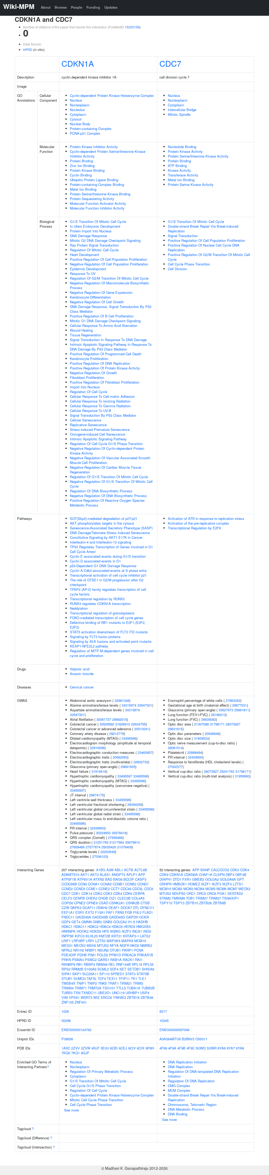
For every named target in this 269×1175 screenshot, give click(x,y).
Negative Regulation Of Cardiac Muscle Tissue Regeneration (105, 469)
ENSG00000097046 (174, 1029)
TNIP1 (81, 983)
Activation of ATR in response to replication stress (206, 518)
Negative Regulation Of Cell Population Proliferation (109, 264)
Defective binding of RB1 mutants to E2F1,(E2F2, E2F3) (108, 625)
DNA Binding (177, 1113)
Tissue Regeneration (85, 334)
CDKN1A (77, 63)
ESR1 (79, 912)
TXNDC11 (89, 992)
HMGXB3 (143, 926)
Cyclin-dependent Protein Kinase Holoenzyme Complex (112, 95)
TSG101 (108, 987)
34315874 (129, 705)
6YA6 (222, 1048)
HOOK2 (83, 931)
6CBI (114, 1048)
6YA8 (240, 1048)
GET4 (75, 921)
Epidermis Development (88, 268)
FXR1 (186, 879)
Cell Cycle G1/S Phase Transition (95, 1085)
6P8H (150, 1048)
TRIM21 (126, 983)
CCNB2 (130, 883)
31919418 (98, 771)
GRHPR (165, 883)
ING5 (147, 931)
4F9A (172, 1048)
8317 (163, 1011)
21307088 (201, 724)
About (45, 7)
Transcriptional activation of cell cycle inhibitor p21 (108, 575)
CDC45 (126, 888)
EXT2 (89, 912)
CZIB (65, 907)
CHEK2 (91, 898)
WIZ (96, 997)
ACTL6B (140, 869)
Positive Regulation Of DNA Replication (100, 363)
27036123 (99, 856)
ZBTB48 (147, 997)
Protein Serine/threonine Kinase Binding (100, 193)
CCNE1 (91, 888)
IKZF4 (227, 883)
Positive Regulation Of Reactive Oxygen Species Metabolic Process (107, 503)
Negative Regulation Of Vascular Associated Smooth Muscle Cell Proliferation (110, 460)
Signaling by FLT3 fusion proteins (95, 636)
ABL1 (119, 869)
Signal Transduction (183, 235)
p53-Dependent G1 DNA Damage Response (103, 565)
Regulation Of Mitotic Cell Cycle (94, 249)
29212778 (116, 733)
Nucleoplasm (80, 104)
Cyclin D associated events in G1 (95, 560)
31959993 (242, 776)
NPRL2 (66, 950)
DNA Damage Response (88, 235)
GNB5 (107, 921)
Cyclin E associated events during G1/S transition (108, 556)
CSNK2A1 (117, 902)
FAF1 (110, 912)
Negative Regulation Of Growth (93, 372)
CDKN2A (191, 874)
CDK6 (127, 893)
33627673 (226, 709)
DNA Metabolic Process (186, 1109)
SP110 (104, 973)
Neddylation (79, 608)
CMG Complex (179, 1085)
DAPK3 (75, 907)
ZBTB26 (205, 902)
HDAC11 (80, 926)
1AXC (65, 1048)
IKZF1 (206, 883)
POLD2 (102, 954)
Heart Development (84, 254)
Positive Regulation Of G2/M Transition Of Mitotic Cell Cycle (209, 257)
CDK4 (117, 893)
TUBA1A (133, 987)
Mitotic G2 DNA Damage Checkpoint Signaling (105, 240)
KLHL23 (92, 935)
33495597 (124, 776)
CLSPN (219, 874)
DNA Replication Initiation (187, 1061)
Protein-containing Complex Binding (97, 184)
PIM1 (92, 954)
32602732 (140, 761)
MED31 (67, 945)
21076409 (124, 846)
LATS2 (145, 935)
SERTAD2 (235, 893)
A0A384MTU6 (170, 1038)
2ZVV (75, 1048)
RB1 (79, 964)
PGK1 (221, 893)
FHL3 (137, 912)
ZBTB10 (191, 902)
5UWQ (201, 1048)
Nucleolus (77, 109)
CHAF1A (205, 874)
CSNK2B (132, 902)
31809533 (201, 738)
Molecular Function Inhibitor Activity (97, 208)
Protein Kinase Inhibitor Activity (94, 146)
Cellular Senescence (85, 419)
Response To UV (83, 273)
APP (141, 874)
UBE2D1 (104, 992)
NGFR (124, 945)
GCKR (144, 917)
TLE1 (142, 978)
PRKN (66, 959)
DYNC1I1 (147, 907)
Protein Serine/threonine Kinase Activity (198, 156)
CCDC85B (69, 883)
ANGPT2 (118, 874)
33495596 (129, 738)
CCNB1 (118, 883)
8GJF (85, 1052)
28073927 (233, 724)
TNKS (102, 983)
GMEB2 (198, 879)
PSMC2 (91, 959)
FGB (128, 912)
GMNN (86, 921)
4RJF (95, 1048)
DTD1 (177, 879)
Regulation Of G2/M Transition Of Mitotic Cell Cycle (109, 278)
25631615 (175, 728)
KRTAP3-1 (131, 935)
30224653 (103, 832)
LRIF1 (66, 940)
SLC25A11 (90, 973)
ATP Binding (177, 165)
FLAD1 (147, 912)
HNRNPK (68, 931)
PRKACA (129, 954)
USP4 (144, 992)
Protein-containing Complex (91, 128)
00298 (66, 1020)
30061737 (103, 719)
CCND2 (67, 888)
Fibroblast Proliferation (87, 377)
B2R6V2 (188, 1038)
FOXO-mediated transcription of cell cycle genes (106, 617)
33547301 (144, 705)
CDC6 (148, 888)
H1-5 (131, 921)
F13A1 (100, 912)
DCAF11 (88, 907)
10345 (164, 1020)
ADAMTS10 (70, 874)
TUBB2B (148, 987)
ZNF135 (67, 1002)
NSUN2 (103, 950)
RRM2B (77, 969)
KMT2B (104, 935)
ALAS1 (105, 874)
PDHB (82, 954)
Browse (61, 7)
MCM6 (221, 888)
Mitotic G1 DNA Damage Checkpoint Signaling (105, 320)
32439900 (97, 828)
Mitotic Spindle (179, 114)
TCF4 (102, 978)
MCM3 (188, 888)
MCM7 (232, 888)
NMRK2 (146, 945)
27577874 (93, 846)
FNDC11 (67, 917)
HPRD (27, 49)
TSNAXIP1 (230, 898)
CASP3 (140, 879)
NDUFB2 (178, 893)
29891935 (128, 766)
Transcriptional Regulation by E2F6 (194, 527)
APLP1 (131, 874)
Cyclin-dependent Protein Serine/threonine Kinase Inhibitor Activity (107, 154)
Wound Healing (81, 330)
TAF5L (92, 978)
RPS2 (65, 969)
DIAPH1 (165, 879)
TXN (77, 992)
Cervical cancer (82, 687)
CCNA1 (93, 883)
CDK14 (86, 893)
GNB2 (97, 921)
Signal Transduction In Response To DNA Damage (108, 339)
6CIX (140, 1048)
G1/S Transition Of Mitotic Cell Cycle (98, 221)
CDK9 (163, 874)
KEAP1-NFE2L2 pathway (89, 646)
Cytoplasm (78, 114)
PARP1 (127, 950)
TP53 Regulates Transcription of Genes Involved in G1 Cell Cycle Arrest (111, 549)
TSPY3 (178, 902)
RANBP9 (68, 964)
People (76, 7)
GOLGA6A (228, 879)
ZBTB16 (133, 997)
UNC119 (118, 992)
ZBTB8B (219, 902)
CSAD (103, 902)
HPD (105, 931)
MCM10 (140, 940)
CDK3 (107, 893)
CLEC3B (124, 898)
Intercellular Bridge (182, 109)
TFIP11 (124, 978)
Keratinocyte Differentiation (90, 297)
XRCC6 (106, 997)
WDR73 (86, 997)
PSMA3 (78, 959)
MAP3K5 (113, 940)
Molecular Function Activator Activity (98, 203)
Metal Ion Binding (83, 189)
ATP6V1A (84, 879)
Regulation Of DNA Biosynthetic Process (101, 490)
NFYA (114, 945)
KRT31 (116, 935)
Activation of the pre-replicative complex (198, 523)
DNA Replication (180, 1066)
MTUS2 (103, 945)
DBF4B (240, 874)
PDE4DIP (68, 954)
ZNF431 (81, 1002)
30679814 (132, 842)
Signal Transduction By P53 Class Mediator (103, 415)
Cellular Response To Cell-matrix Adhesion (102, 396)
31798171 (217, 724)
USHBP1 (132, 992)
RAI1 (139, 959)
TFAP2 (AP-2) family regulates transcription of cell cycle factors (108, 592)
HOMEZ (194, 883)
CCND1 (143, 883)
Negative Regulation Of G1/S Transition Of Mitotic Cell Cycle (111, 484)
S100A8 (90, 969)
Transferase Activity (183, 175)
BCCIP (128, 879)
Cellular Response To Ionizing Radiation (100, 401)
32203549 (107, 851)
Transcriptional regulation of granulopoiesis (102, 612)
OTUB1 (115, 950)
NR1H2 (78, 950)
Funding (93, 7)
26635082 (208, 719)
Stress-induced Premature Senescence (100, 429)
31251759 (101, 842)
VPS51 (74, 997)
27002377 (175, 766)
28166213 (218, 714)
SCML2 (103, 969)
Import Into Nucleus (85, 386)
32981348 (122, 700)
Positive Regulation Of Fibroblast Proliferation (104, 382)
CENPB (79, 898)
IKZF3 (126, 931)
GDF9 (65, 921)
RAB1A (116, 959)
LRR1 (90, 940)
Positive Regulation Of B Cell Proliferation (101, 316)
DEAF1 (114, 907)
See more (71, 1110)
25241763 (227, 771)
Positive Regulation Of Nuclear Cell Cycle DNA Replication (203, 247)
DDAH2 (101, 907)
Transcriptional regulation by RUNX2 (97, 598)
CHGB (103, 898)
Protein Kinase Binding (87, 170)
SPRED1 (117, 973)
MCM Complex (179, 1090)
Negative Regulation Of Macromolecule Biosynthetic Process (109, 285)
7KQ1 (75, 1052)
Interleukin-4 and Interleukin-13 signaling (100, 542)
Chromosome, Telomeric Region (192, 1104)
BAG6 (117, 879)
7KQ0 (65, 1052)
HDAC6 (117, 926)
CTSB (145, 902)
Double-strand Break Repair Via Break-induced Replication (203, 228)
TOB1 (190, 898)
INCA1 (137, 931)
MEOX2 (80, 945)
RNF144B (123, 964)
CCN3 (82, 883)
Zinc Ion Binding (82, 165)
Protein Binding (81, 160)
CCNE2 (104, 888)
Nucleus (76, 100)
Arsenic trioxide (82, 673)
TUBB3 (67, 992)
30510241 (141, 728)
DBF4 (230, 874)
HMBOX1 (180, 883)
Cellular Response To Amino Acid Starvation (103, 325)
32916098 (97, 747)
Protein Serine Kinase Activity (191, 184)
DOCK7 (126, 907)
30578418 (119, 832)
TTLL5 (121, 987)
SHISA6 (148, 969)
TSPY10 (165, 902)
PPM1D (115, 954)
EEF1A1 (67, 912)
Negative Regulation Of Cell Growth (97, 301)
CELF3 (66, 898)
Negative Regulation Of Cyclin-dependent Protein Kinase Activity (107, 451)
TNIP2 (92, 983)
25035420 (108, 846)
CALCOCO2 (220, 869)
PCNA (138, 950)
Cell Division (177, 268)
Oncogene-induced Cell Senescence (97, 434)
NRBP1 (90, 950)
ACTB (128, 869)
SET (123, 969)
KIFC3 (80, 935)
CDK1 (75, 893)
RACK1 (128, 959)
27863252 (233, 700)
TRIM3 (138, 983)
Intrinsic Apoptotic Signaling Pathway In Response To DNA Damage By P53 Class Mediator (111, 347)
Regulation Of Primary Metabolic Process (101, 1071)
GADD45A (83, 917)
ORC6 (211, 893)
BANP (205, 869)
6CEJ (123, 1048)
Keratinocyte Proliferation (89, 358)
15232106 (132, 27)
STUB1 (67, 978)
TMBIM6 (178, 898)
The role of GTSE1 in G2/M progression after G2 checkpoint (106, 582)
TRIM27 (202, 898)
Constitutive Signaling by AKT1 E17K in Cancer (106, 537)
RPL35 (148, 964)
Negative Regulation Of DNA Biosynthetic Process (108, 495)
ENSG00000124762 (76, 1029)
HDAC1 (67, 926)
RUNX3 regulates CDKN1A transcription (100, 603)
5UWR (211, 1048)
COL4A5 (138, 898)
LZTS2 (100, 940)
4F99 (163, 1048)
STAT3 (130, 973)
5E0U (105, 1048)
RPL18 (137, 964)
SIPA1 (66, 973)
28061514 (175, 747)
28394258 (134, 804)
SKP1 (76, 973)
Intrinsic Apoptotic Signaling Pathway (98, 438)
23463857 (145, 752)
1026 (65, 1011)
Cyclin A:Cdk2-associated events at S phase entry (108, 570)
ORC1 (191, 893)
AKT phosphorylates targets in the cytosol (102, 523)
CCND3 (79, 888)
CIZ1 (112, 898)
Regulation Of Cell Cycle (88, 391)
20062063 (120, 757)
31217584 (116, 842)
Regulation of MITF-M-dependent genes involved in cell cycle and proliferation (112, 653)
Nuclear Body (80, 123)
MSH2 (91, 945)
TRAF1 (113, 983)
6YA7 (231, 1048)
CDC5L (137, 888)
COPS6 (67, 902)
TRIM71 (81, 987)
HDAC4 (105, 926)
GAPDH (132, 917)
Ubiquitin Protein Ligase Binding (94, 179)
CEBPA (139, 893)
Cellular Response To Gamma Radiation (100, 405)
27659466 (115, 837)
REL (111, 964)
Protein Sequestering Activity (92, 198)
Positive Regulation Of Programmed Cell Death (105, 353)
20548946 (212, 733)
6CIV (132, 1048)
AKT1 (84, 874)
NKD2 (134, 945)
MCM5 (210, 888)
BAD (108, 879)
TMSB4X (68, 983)
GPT (240, 879)
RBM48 (101, 964)
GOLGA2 (120, 921)
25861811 (241, 709)
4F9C (191, 1048)
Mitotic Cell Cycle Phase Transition (96, 1099)
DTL (136, 907)
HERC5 (129, 926)
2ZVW (85, 1048)
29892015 (119, 719)
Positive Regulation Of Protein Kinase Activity (105, 367)
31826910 (122, 724)
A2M (109, 869)
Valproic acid (79, 668)
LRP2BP (78, 940)
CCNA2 (106, 883)
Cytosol (75, 119)
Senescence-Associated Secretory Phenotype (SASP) (111, 527)
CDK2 (97, 893)
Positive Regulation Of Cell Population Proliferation (108, 259)
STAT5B (143, 973)
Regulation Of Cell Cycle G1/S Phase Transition (106, 443)
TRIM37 (215, 898)
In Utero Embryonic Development (95, 226)
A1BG (100, 869)
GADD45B (100, 917)
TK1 (134, 978)
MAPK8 (127, 940)
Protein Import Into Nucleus (91, 230)
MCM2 (177, 888)
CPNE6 (92, 902)
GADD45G (117, 917)
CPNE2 (79, 902)
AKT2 (94, 874)
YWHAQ (119, 997)
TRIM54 (67, 987)
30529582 (107, 724)
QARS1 (103, 959)
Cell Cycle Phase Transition (189, 264)
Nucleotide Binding (182, 146)
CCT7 (115, 888)
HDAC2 (93, 926)
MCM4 (199, 888)
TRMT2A (94, 987)
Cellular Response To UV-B (90, 410)
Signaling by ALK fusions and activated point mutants (111, 641)
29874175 (96, 794)
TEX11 (112, 978)
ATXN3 (98, 879)
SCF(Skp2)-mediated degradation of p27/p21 (103, 518)
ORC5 (201, 893)
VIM (64, 997)
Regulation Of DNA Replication (191, 1080)
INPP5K (67, 935)
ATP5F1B (68, 879)
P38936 (67, 1038)
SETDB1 (134, 969)
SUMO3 (80, 978)
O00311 (201, 1038)
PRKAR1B (145, 954)
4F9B (181, 1048)
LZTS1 (238, 883)
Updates (110, 7)
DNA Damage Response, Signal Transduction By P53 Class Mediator (110, 309)
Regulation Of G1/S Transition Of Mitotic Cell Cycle (109, 476)
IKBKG (115, 931)
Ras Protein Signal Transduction (94, 245)
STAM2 (165, 898)
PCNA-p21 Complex (85, 133)
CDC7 (170, 63)
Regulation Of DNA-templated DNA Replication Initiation (203, 1074)
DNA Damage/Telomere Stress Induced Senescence (110, 532)
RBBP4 (89, 964)
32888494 (194, 752)
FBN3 (119, 912)
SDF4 (114, 969)
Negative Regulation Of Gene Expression (101, 292)
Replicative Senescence (88, 424)
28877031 (239, 705)
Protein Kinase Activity (185, 151)
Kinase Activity (179, 170)
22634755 (138, 724)
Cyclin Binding (81, 175)
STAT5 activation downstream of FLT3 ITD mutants (109, 631)
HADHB (142, 921)
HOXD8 (95, 931)
